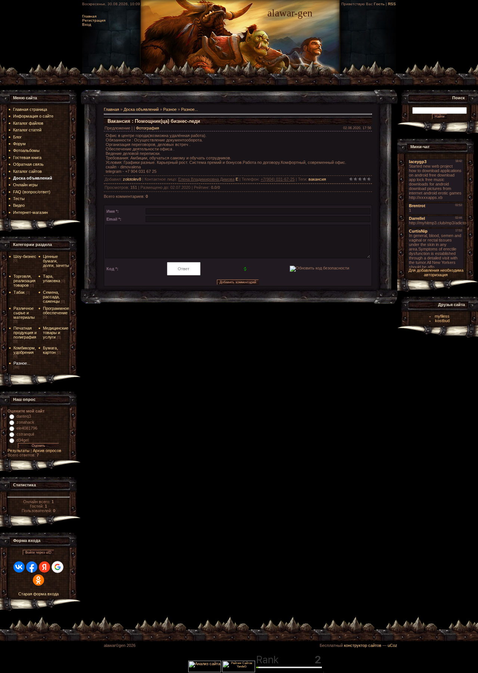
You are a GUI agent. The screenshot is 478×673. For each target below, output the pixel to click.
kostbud (442, 320)
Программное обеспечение (56, 310)
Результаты (18, 450)
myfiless (442, 316)
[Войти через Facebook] (31, 567)
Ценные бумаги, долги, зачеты (56, 261)
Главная (89, 16)
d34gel (22, 440)
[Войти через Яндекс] (44, 567)
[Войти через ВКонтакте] (19, 567)
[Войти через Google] (57, 567)
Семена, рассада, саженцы (51, 296)
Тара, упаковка (51, 278)
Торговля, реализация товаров (24, 280)
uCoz (392, 645)
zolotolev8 (132, 179)
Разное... (21, 363)
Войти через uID (38, 552)
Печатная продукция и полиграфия (25, 332)
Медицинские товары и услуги (55, 332)
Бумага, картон (50, 350)
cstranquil (25, 434)
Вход (86, 24)
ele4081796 (26, 428)
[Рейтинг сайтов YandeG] (238, 671)
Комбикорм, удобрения (24, 350)
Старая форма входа (38, 594)
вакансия (317, 179)
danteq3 (23, 416)
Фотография (147, 128)
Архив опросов (47, 450)
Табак (19, 292)
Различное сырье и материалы (24, 313)
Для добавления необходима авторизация (436, 272)
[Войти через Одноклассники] (38, 580)
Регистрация (93, 20)
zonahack (25, 422)
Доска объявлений (141, 109)
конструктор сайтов (362, 645)
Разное (170, 109)
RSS (392, 4)
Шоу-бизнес (24, 256)
